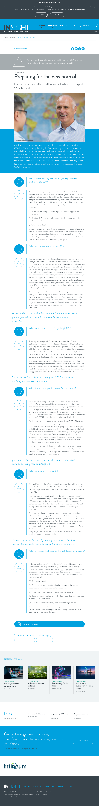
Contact (70, 786)
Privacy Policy (50, 786)
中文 (96, 32)
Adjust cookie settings (77, 9)
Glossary (27, 786)
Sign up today (83, 741)
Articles (41, 26)
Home (6, 37)
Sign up (63, 26)
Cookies (61, 786)
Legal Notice (37, 786)
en (93, 32)
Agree (41, 15)
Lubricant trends (20, 49)
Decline (57, 15)
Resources (52, 26)
